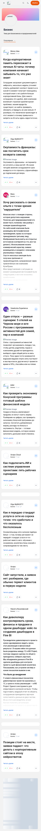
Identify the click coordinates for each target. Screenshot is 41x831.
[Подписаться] (36, 52)
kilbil (12, 385)
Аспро (13, 567)
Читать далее (8, 122)
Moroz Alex (14, 51)
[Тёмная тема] (28, 3)
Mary (12, 194)
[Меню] (4, 3)
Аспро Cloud (15, 455)
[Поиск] (23, 3)
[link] (18, 127)
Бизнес (8, 29)
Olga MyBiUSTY (16, 139)
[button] (9, 3)
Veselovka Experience (19, 308)
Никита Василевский (19, 609)
